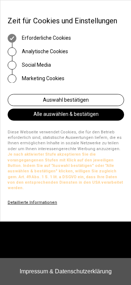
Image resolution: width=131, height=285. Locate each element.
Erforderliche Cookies (46, 38)
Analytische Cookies (44, 51)
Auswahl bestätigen (66, 100)
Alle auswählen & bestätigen (66, 114)
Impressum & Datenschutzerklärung (66, 271)
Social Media (36, 65)
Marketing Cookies (42, 78)
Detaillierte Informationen (32, 202)
